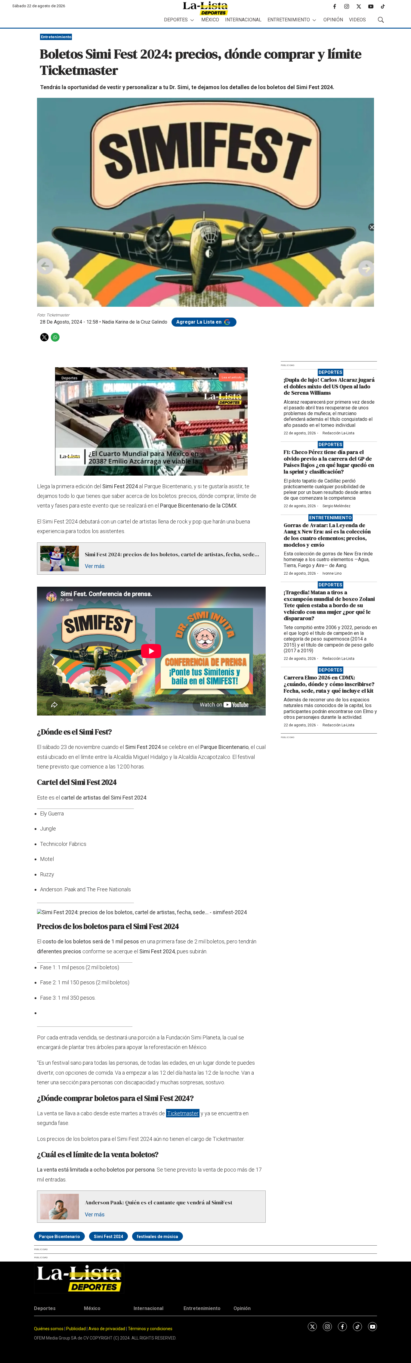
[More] (192, 20)
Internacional (243, 20)
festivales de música (157, 1236)
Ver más (95, 566)
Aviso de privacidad (106, 1328)
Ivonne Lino (332, 573)
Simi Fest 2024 (108, 1236)
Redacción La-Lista (338, 433)
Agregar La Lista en (199, 322)
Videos (357, 20)
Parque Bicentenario (59, 1236)
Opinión (333, 20)
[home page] (205, 8)
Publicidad (76, 1328)
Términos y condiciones (150, 1328)
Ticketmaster (183, 1113)
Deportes (176, 20)
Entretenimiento (288, 20)
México (210, 20)
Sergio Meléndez (337, 506)
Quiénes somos (48, 1328)
